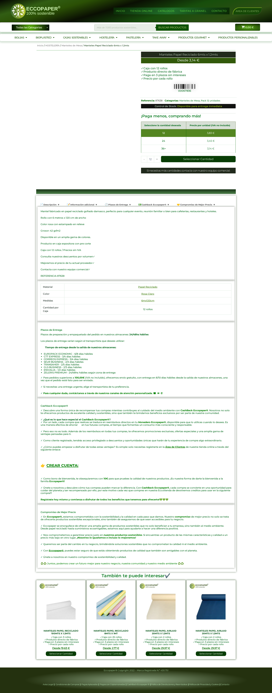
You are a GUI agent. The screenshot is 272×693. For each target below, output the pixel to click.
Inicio (40, 45)
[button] (247, 11)
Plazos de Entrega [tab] (118, 204)
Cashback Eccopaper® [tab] (153, 204)
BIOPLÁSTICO (43, 37)
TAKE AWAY (159, 37)
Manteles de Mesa (72, 45)
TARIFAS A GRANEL (193, 10)
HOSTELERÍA (106, 37)
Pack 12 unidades (210, 100)
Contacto (225, 684)
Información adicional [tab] (82, 204)
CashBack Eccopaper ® (138, 684)
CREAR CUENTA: (62, 465)
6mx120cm (147, 300)
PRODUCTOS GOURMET (192, 37)
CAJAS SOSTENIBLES (75, 37)
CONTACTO (219, 10)
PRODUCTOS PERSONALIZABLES (238, 37)
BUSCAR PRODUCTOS (172, 27)
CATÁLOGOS (166, 10)
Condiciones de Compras (67, 684)
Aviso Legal (48, 684)
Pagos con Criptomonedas (112, 684)
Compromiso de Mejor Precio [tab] (196, 204)
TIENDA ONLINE (141, 10)
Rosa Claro (147, 293)
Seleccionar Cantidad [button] (61, 653)
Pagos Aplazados (89, 684)
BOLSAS (19, 37)
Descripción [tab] (50, 204)
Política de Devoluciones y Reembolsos (169, 684)
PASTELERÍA (133, 37)
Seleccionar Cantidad (198, 159)
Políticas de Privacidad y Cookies (204, 684)
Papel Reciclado (147, 286)
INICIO (120, 10)
